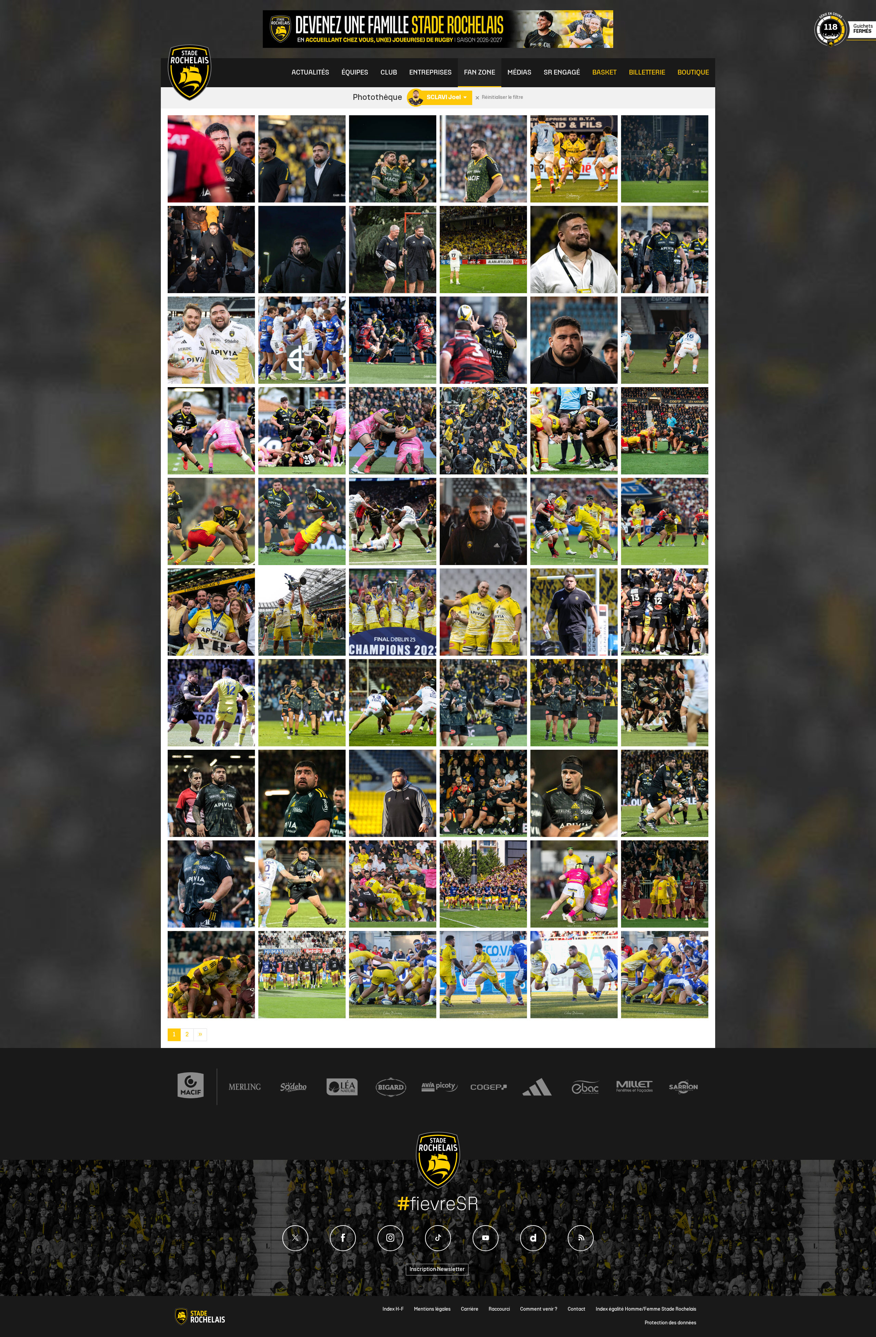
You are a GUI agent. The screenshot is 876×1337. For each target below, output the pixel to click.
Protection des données (670, 1323)
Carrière (469, 1309)
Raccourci (499, 1309)
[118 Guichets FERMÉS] (845, 46)
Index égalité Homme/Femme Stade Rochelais (646, 1309)
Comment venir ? (538, 1309)
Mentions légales (432, 1309)
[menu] (310, 72)
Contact (576, 1309)
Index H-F (393, 1309)
